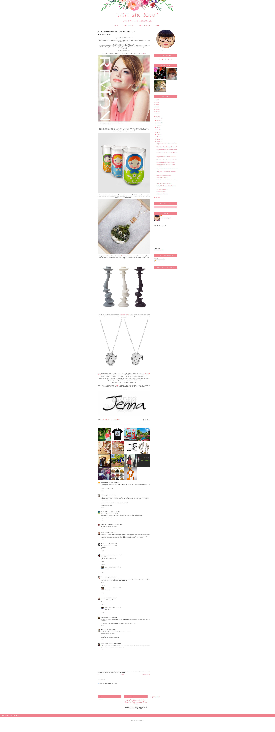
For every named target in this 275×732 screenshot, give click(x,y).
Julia (102, 629)
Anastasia (103, 543)
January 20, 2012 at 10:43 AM (110, 495)
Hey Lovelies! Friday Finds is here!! (163, 175)
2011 (157, 197)
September (159, 122)
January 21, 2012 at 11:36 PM (115, 643)
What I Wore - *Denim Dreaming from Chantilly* (166, 160)
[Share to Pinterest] (149, 420)
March (158, 136)
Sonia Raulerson (104, 482)
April (158, 134)
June (158, 129)
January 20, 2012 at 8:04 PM (111, 577)
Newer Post (100, 674)
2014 (157, 111)
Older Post (146, 674)
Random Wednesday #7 (161, 191)
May (158, 132)
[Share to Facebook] (147, 420)
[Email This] (143, 420)
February (159, 139)
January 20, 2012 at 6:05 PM (116, 554)
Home (116, 25)
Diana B (103, 617)
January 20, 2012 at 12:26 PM (111, 532)
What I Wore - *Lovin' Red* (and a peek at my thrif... (166, 172)
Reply (102, 490)
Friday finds (104, 419)
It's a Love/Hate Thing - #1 (162, 189)
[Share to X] (146, 420)
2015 (157, 109)
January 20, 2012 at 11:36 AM (113, 511)
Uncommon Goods (124, 314)
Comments (158, 261)
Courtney (103, 577)
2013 (157, 114)
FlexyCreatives (140, 720)
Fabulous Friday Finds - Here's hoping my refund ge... (166, 149)
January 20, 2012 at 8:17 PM (115, 587)
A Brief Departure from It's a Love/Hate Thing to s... (166, 153)
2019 (157, 104)
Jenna (106, 567)
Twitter (116, 385)
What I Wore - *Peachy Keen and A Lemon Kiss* (166, 146)
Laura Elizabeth (104, 643)
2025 (157, 99)
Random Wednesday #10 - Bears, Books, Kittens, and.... (166, 157)
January (158, 141)
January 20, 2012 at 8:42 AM (115, 482)
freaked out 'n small (105, 554)
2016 (157, 107)
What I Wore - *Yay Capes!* (162, 194)
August (158, 125)
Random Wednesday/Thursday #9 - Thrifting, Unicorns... (165, 165)
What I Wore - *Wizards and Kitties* (164, 183)
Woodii (123, 256)
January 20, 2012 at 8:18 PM (115, 567)
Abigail (102, 532)
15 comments (115, 419)
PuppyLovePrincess (105, 524)
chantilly (103, 597)
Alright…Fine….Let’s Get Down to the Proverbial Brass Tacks (136, 702)
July (158, 127)
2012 (157, 116)
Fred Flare (123, 194)
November (159, 118)
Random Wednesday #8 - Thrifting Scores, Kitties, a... (166, 180)
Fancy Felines (128, 25)
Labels (158, 25)
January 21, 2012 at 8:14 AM (111, 617)
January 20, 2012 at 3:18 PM (111, 543)
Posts (157, 258)
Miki (102, 495)
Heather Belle (104, 511)
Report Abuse (155, 697)
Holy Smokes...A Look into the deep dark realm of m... (166, 168)
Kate (144, 53)
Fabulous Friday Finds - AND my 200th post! (165, 162)
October (158, 120)
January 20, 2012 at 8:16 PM (111, 597)
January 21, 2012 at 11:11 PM (110, 629)
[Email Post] (99, 419)
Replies (103, 564)
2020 (157, 102)
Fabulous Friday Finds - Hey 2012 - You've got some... (166, 186)
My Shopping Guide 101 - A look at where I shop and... (166, 144)
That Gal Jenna (137, 15)
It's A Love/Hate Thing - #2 (162, 177)
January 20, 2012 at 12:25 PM (116, 524)
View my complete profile (165, 218)
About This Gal (144, 25)
